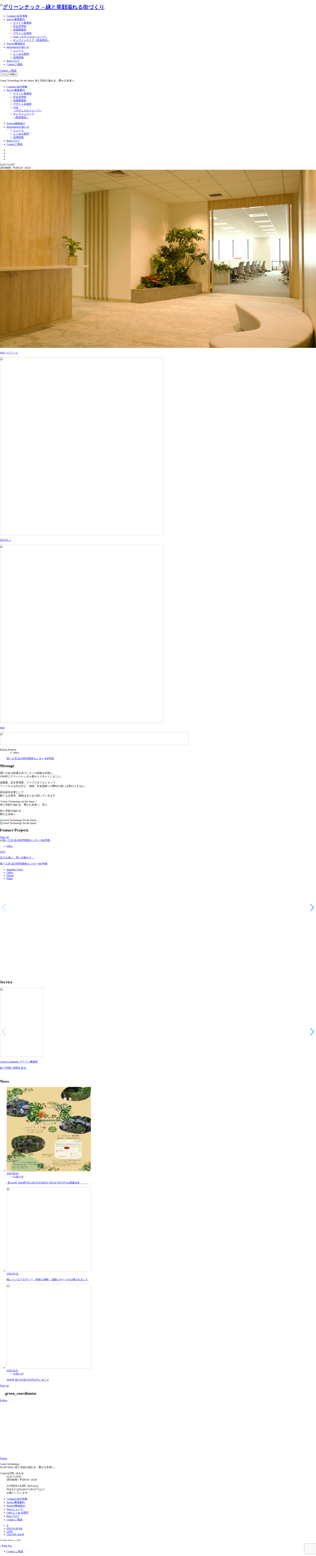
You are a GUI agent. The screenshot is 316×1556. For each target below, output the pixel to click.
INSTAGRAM (14, 1528)
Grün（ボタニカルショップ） (30, 36)
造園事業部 (19, 29)
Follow (3, 1400)
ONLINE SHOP (15, 1534)
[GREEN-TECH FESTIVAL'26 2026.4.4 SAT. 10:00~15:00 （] (197, 1421)
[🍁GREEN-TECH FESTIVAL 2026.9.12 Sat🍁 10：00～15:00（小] (38, 1428)
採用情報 (18, 57)
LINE (10, 1531)
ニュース (18, 50)
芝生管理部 (19, 26)
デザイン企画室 (22, 33)
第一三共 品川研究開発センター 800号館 (30, 758)
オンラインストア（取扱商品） (31, 40)
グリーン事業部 (22, 22)
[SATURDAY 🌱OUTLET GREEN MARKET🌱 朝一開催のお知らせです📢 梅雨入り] (118, 1421)
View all (4, 837)
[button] (312, 907)
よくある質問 (21, 54)
